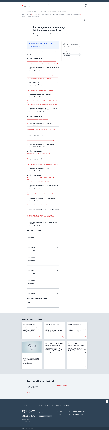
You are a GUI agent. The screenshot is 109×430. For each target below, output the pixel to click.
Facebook (42, 408)
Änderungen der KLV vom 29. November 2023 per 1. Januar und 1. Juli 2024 (42, 164)
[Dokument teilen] (87, 20)
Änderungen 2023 (66, 53)
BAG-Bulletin (75, 408)
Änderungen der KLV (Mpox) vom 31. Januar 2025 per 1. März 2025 (40, 129)
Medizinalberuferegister (78, 414)
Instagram (42, 410)
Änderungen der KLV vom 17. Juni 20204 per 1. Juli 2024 (38, 153)
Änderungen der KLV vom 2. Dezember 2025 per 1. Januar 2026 (39, 90)
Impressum (28, 428)
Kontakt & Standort (60, 408)
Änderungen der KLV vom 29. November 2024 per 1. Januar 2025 (40, 140)
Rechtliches (23, 428)
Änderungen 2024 (66, 51)
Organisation (58, 414)
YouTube (48, 410)
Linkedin (41, 412)
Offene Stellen (59, 411)
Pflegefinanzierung (49, 75)
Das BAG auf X (49, 408)
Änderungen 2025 (66, 48)
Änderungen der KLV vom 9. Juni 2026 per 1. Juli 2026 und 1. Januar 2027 (41, 61)
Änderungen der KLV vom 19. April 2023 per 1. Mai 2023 (38, 204)
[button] (23, 11)
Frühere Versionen (66, 55)
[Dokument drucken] (85, 20)
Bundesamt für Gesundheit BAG (42, 4)
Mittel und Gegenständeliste (79, 411)
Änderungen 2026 (66, 46)
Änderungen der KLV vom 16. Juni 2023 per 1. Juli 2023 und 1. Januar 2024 (41, 181)
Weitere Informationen (67, 57)
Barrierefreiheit (32, 428)
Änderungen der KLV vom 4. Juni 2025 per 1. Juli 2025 (37, 119)
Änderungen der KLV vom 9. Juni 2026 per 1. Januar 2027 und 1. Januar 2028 (42, 63)
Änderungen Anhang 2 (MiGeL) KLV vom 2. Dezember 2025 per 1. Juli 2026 (42, 104)
